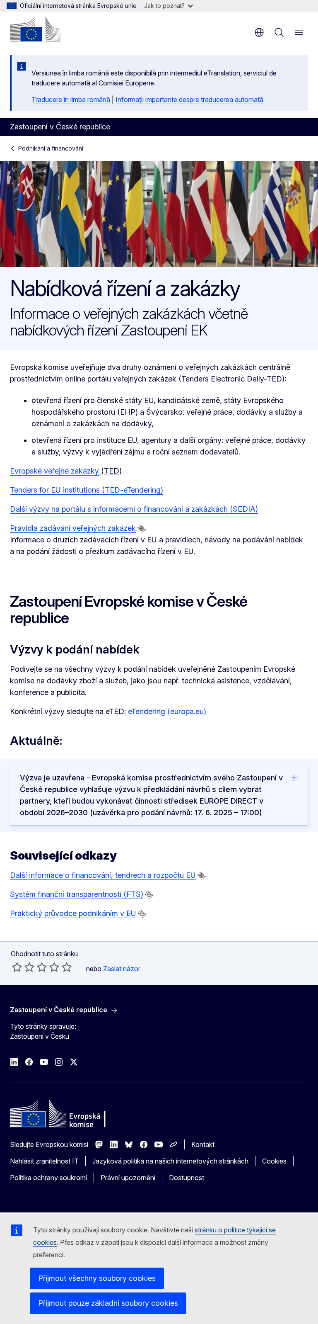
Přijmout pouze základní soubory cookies (108, 1303)
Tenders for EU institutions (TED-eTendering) (86, 490)
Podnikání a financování (50, 148)
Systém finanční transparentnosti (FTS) (76, 894)
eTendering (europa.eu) (167, 711)
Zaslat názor (121, 968)
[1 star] (17, 967)
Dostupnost (186, 1177)
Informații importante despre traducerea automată (189, 99)
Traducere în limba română (70, 99)
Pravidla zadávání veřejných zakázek (73, 528)
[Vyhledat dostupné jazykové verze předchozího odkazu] (141, 529)
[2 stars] (23, 967)
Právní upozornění (128, 1177)
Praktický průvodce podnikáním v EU (73, 913)
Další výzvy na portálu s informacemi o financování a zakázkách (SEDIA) (134, 509)
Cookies (274, 1161)
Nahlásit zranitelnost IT (44, 1161)
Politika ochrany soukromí (48, 1177)
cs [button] (259, 32)
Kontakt (202, 1144)
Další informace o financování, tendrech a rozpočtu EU (103, 875)
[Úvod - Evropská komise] (35, 29)
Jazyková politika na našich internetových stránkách (170, 1161)
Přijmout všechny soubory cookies (97, 1278)
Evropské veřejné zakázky (54, 470)
